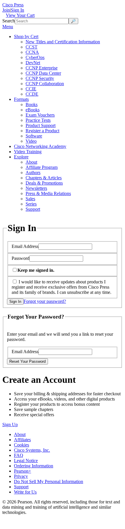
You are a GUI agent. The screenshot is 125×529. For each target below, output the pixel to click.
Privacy (21, 476)
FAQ (18, 455)
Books (32, 104)
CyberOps (35, 57)
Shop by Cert (26, 36)
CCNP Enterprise (42, 67)
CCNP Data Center (43, 73)
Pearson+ (22, 471)
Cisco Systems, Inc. (32, 450)
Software (34, 135)
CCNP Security (40, 78)
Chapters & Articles (44, 177)
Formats (21, 99)
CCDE (32, 94)
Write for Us (25, 491)
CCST (32, 46)
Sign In (17, 10)
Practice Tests (38, 120)
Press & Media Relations (48, 193)
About (31, 162)
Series (31, 203)
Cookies (21, 444)
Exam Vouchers (40, 114)
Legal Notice (26, 460)
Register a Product (42, 130)
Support (33, 209)
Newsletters (36, 188)
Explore (21, 156)
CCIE (31, 88)
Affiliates (22, 439)
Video (31, 141)
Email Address (25, 246)
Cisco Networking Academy (40, 146)
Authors (33, 172)
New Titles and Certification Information (63, 41)
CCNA (32, 52)
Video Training (28, 151)
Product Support (41, 125)
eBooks (33, 109)
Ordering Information (33, 465)
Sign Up (10, 424)
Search (8, 20)
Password (20, 258)
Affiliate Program (42, 167)
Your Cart (20, 15)
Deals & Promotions (44, 182)
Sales (30, 198)
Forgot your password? (45, 301)
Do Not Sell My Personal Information (48, 481)
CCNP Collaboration (45, 83)
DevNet (33, 62)
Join (6, 10)
